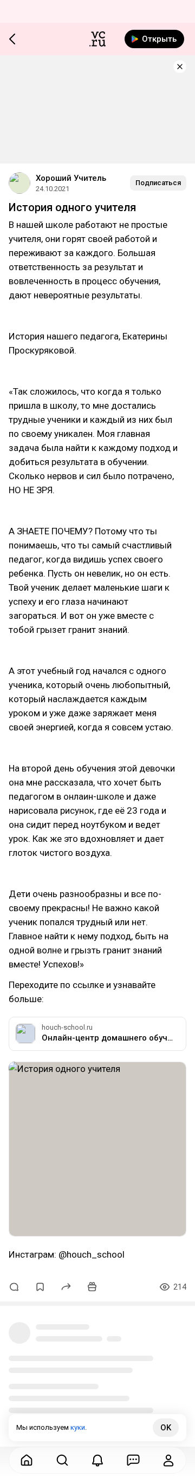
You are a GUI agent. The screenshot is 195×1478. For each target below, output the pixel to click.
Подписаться (158, 183)
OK (165, 1428)
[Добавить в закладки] (40, 1286)
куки (77, 1427)
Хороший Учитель (71, 178)
